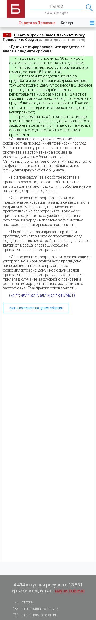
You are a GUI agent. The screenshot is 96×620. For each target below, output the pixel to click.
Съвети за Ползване (37, 23)
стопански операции (35, 615)
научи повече (70, 590)
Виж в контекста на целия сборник (36, 308)
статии (23, 602)
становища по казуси (36, 608)
